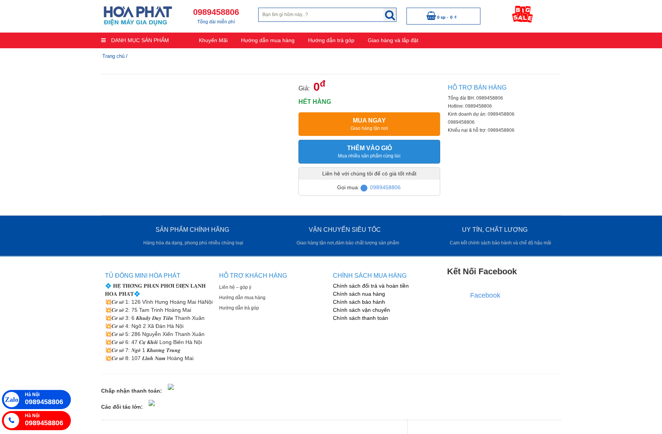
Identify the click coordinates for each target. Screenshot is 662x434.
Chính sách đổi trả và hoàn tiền (371, 286)
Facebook (485, 295)
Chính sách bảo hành (359, 302)
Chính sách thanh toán (360, 318)
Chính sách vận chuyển (361, 310)
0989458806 (385, 187)
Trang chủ (113, 56)
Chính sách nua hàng (359, 294)
